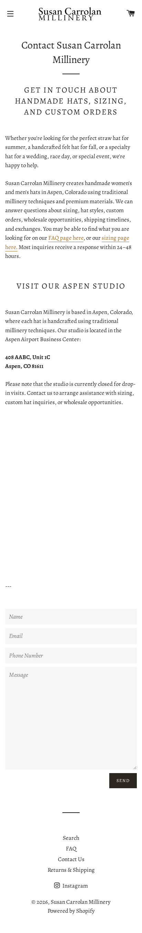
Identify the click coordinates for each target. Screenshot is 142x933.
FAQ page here (65, 238)
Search (71, 838)
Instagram (74, 886)
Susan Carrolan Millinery (81, 902)
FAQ (71, 849)
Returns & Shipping (71, 870)
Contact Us (71, 859)
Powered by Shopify (71, 911)
